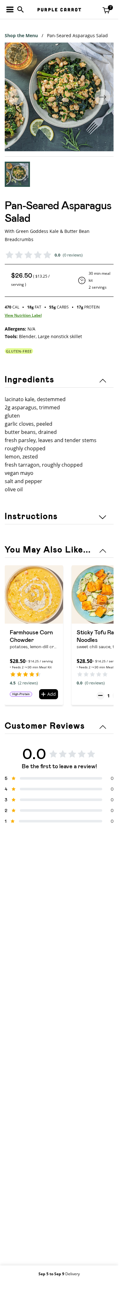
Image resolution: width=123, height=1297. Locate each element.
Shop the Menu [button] (21, 35)
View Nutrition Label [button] (23, 315)
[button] (17, 174)
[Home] (59, 9)
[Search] (20, 9)
